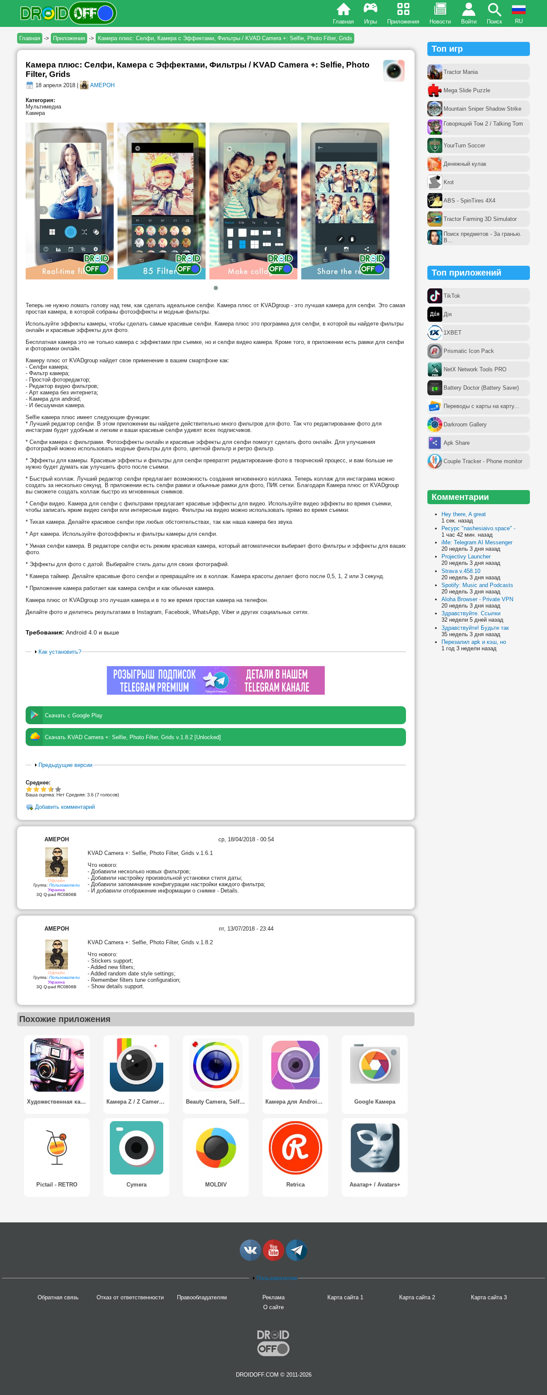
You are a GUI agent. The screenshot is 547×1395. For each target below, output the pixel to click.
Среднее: (38, 782)
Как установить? (59, 652)
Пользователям (276, 1278)
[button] (216, 288)
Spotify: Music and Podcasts (477, 585)
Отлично (58, 789)
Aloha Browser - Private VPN (477, 599)
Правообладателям (202, 1297)
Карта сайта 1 (345, 1297)
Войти (468, 21)
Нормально (36, 789)
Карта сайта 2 (417, 1297)
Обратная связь (58, 1297)
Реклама (273, 1297)
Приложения (403, 21)
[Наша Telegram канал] (296, 1259)
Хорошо (43, 789)
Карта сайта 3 (489, 1297)
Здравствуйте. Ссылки (470, 613)
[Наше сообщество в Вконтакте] (250, 1259)
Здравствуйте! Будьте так (475, 628)
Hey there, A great (463, 514)
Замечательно (49, 789)
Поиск (494, 21)
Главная (343, 21)
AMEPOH (102, 85)
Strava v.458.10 (460, 571)
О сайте (273, 1307)
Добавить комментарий (65, 807)
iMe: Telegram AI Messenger (476, 542)
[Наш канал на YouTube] (273, 1259)
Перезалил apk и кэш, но (473, 642)
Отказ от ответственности (130, 1297)
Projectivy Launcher (466, 556)
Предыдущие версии (65, 765)
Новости (440, 21)
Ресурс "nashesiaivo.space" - (478, 528)
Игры (370, 21)
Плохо (29, 789)
